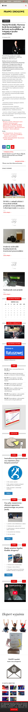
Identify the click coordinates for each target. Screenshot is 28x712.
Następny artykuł (20, 161)
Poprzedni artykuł (7, 151)
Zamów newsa (17, 1)
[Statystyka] (15, 442)
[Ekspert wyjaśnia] (14, 623)
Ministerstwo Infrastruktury (10, 126)
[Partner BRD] (14, 643)
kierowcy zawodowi (8, 121)
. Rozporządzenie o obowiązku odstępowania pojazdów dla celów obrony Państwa (13, 379)
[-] (13, 687)
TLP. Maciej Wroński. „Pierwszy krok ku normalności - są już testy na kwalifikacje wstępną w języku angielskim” (13, 135)
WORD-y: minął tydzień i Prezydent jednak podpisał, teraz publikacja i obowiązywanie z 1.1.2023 (13, 204)
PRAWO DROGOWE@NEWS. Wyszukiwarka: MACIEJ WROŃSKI (14, 138)
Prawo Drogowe (14, 12)
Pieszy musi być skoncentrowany (12, 163)
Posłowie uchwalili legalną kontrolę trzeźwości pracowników (13, 248)
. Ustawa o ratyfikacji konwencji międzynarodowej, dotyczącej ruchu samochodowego (13, 390)
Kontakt (9, 1)
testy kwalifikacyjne (15, 128)
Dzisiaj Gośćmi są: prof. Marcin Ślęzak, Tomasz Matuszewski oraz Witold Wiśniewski (13, 155)
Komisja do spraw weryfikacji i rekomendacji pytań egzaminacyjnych (12, 123)
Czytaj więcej (7, 212)
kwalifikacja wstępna (17, 124)
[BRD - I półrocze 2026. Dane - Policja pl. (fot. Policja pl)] (5, 687)
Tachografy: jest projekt (13, 290)
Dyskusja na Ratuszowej (9, 360)
